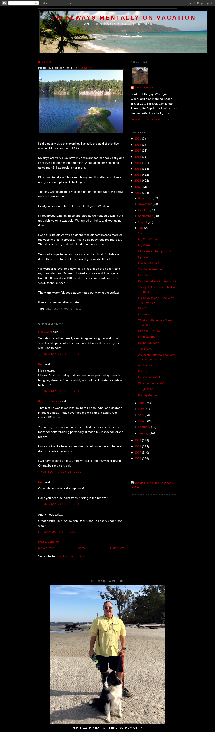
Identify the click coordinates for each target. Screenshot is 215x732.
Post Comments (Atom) (72, 556)
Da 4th (142, 371)
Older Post (117, 548)
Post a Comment (49, 541)
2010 (137, 192)
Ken (40, 364)
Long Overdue (147, 336)
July (140, 227)
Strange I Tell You (149, 330)
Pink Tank (144, 275)
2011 (137, 186)
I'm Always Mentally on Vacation (123, 17)
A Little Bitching (148, 365)
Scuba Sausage (148, 342)
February (144, 427)
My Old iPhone (148, 239)
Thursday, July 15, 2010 (60, 354)
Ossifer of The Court (151, 263)
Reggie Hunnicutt (49, 401)
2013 (137, 174)
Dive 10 (44, 62)
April (141, 415)
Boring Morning (148, 395)
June (141, 403)
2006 (137, 458)
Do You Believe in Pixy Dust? (157, 281)
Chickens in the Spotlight (154, 251)
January (143, 433)
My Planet (144, 245)
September (145, 216)
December (145, 198)
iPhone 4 (144, 314)
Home (82, 548)
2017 (137, 150)
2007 (137, 452)
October (143, 210)
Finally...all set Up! (150, 377)
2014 (137, 168)
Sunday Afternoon (150, 269)
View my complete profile (150, 119)
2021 (137, 138)
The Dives (145, 349)
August (142, 222)
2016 (137, 156)
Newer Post (46, 548)
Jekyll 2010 (145, 389)
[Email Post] (42, 309)
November (145, 204)
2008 (137, 446)
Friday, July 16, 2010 (57, 531)
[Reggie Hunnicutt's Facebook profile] (154, 487)
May (141, 408)
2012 (137, 180)
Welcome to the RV (151, 383)
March (142, 421)
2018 (137, 144)
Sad (140, 233)
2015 (137, 162)
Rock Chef (45, 332)
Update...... (145, 257)
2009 (137, 440)
